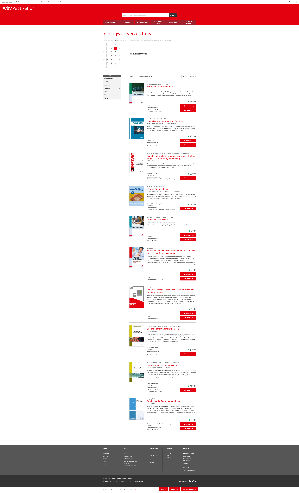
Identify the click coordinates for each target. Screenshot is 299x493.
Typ (105, 94)
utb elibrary (153, 462)
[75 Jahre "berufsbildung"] (136, 196)
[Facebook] (189, 481)
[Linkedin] (195, 481)
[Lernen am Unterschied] (136, 226)
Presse (104, 461)
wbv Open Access (31, 2)
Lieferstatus (107, 85)
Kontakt (59, 2)
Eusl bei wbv (153, 455)
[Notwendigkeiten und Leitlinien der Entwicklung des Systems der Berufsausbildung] (136, 257)
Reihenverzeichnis (128, 458)
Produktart (107, 88)
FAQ (125, 453)
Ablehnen (163, 489)
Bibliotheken (106, 453)
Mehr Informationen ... (139, 489)
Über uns (50, 2)
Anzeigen (105, 464)
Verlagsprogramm (7, 2)
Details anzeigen (188, 110)
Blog (42, 2)
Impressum (186, 467)
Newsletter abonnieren (130, 456)
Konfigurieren (174, 489)
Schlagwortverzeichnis (130, 465)
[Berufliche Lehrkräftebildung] (136, 93)
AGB (184, 451)
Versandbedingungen (189, 470)
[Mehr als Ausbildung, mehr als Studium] (136, 128)
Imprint (106, 82)
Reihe (105, 91)
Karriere (105, 458)
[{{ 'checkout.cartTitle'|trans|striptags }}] (296, 1)
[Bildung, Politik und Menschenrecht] (136, 335)
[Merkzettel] (289, 1)
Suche (174, 15)
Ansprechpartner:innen (109, 451)
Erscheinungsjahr (108, 78)
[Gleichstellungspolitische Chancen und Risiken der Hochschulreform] (136, 297)
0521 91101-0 (129, 481)
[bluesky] (192, 481)
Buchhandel (106, 456)
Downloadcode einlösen (130, 451)
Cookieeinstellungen (188, 453)
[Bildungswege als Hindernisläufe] (136, 372)
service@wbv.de (138, 481)
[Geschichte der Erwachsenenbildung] (136, 409)
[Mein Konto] (293, 1)
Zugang (106, 98)
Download (188, 106)
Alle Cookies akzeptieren (189, 489)
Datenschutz (186, 456)
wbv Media (130, 478)
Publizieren (19, 2)
